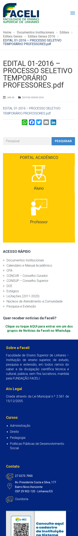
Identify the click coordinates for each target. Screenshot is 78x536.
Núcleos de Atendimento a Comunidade (35, 301)
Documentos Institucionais (25, 260)
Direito (14, 432)
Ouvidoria (21, 499)
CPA (9, 270)
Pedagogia (17, 438)
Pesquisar (63, 141)
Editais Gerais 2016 (33, 97)
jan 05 (10, 97)
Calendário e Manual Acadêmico (29, 265)
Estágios (13, 291)
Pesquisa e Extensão (21, 306)
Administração (20, 426)
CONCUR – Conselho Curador (27, 276)
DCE (9, 286)
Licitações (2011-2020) (23, 296)
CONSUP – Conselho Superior (27, 281)
